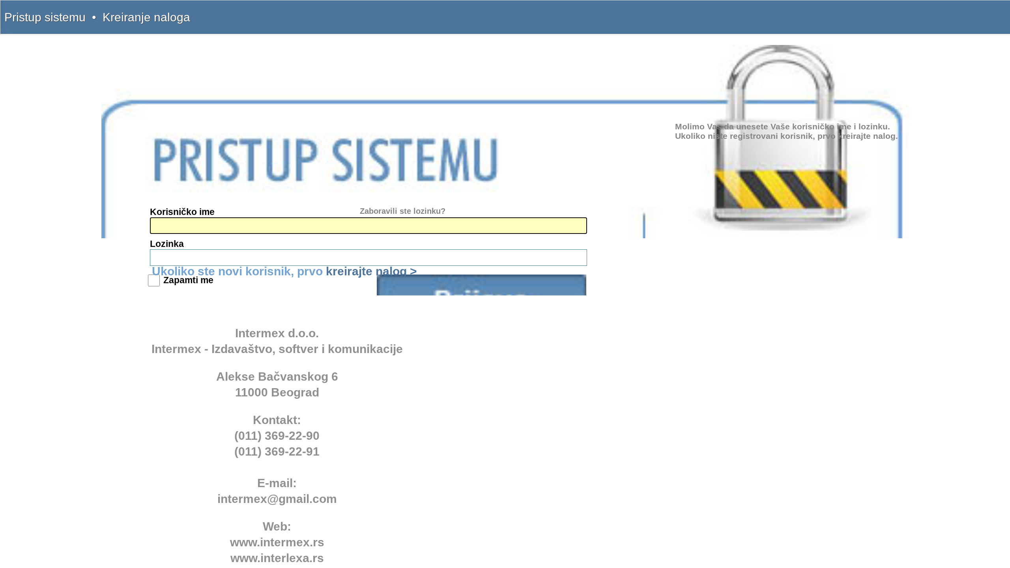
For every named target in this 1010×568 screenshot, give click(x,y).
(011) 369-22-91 (277, 451)
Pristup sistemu (45, 17)
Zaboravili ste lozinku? (402, 211)
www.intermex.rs (277, 542)
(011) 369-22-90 (277, 435)
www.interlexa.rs (277, 557)
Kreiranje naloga (146, 17)
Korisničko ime (182, 212)
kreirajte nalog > (371, 271)
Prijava (481, 285)
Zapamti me (188, 280)
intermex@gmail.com (277, 498)
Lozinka (167, 244)
